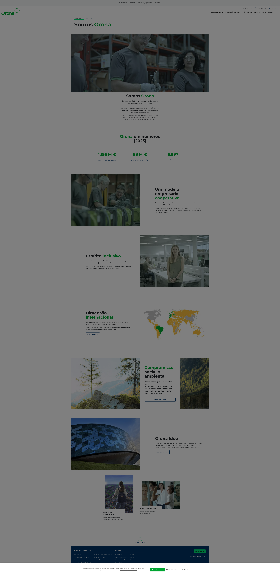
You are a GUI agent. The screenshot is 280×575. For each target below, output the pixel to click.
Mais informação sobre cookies (128, 570)
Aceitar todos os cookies (157, 569)
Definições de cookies (172, 569)
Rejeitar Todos (184, 569)
